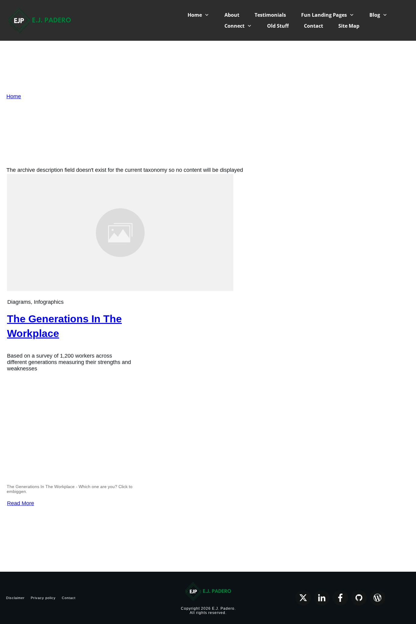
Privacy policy (43, 598)
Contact (69, 598)
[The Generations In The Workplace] (120, 289)
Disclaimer (15, 598)
